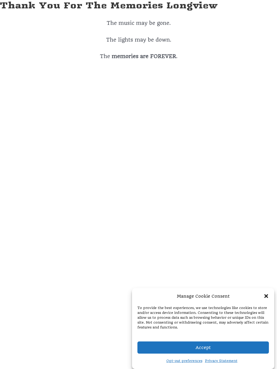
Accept (203, 347)
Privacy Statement (221, 361)
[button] (266, 296)
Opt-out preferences (184, 361)
